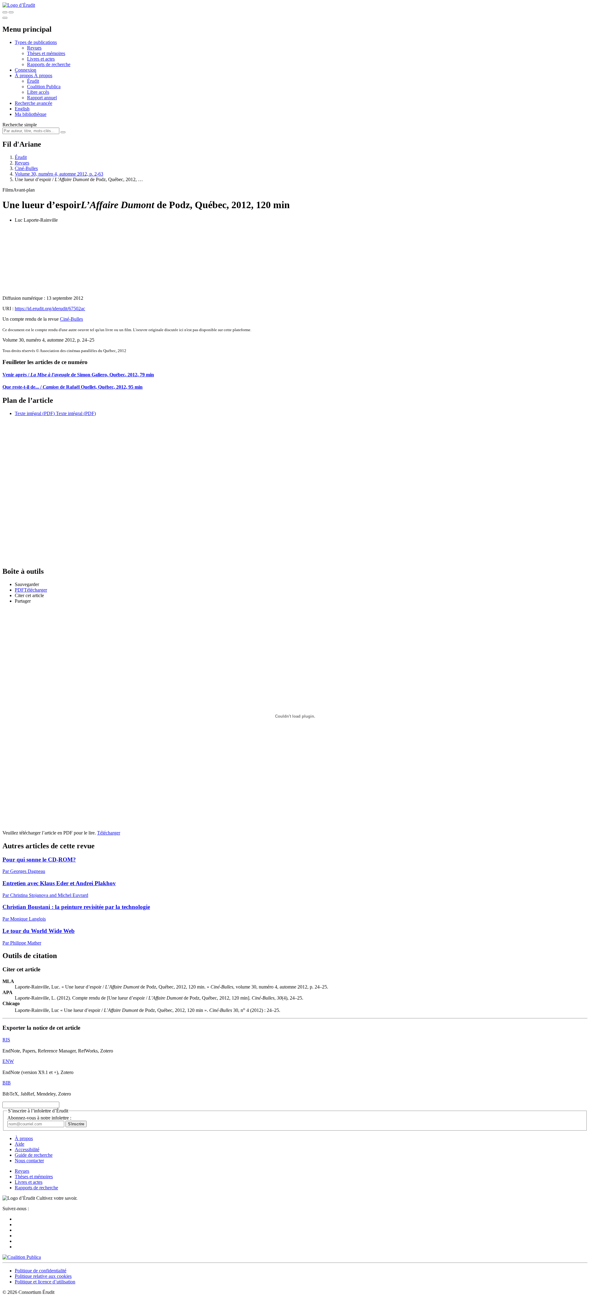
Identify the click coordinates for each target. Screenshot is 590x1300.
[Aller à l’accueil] (18, 5)
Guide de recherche (34, 1155)
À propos (43, 75)
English (22, 108)
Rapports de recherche (48, 64)
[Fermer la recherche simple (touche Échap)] (11, 12)
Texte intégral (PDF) (35, 413)
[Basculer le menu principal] (4, 18)
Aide (19, 1144)
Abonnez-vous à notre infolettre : (39, 1117)
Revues (34, 47)
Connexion (25, 70)
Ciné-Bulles (26, 168)
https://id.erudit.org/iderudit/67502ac (50, 308)
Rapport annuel (42, 97)
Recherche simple (19, 124)
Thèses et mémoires (46, 53)
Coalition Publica (44, 86)
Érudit (33, 81)
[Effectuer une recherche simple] (4, 12)
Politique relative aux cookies (43, 1276)
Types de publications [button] (36, 42)
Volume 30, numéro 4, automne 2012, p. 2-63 (59, 173)
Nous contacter (29, 1160)
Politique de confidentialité (40, 1270)
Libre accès (38, 92)
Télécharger (108, 832)
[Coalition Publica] (21, 1257)
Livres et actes (41, 58)
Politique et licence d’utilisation (45, 1281)
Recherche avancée (33, 103)
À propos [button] (24, 75)
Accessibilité (27, 1149)
